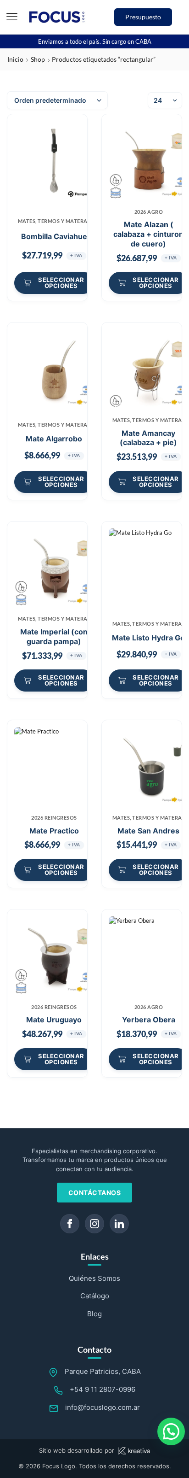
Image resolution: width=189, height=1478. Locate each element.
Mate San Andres (148, 830)
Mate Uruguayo (54, 1019)
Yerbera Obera (148, 1019)
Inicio (15, 59)
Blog (94, 1313)
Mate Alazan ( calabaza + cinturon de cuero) (148, 234)
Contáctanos (94, 1192)
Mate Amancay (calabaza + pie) (148, 437)
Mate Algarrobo (54, 438)
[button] (11, 17)
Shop (38, 59)
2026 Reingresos (54, 818)
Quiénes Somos (94, 1278)
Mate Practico (54, 830)
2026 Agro (148, 212)
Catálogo (94, 1295)
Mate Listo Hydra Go (148, 637)
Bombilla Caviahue (54, 236)
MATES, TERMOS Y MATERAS (54, 221)
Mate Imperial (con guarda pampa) (54, 636)
